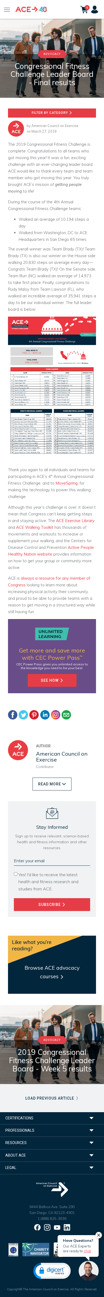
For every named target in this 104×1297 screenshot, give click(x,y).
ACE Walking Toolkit (34, 527)
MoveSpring (66, 483)
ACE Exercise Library (75, 520)
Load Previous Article (50, 1098)
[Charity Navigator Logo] (35, 1249)
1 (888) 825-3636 (52, 1218)
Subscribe (50, 904)
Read (49, 784)
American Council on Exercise (54, 125)
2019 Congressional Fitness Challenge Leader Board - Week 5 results (52, 1060)
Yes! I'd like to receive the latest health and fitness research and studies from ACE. (48, 881)
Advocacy (52, 54)
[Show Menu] (7, 9)
